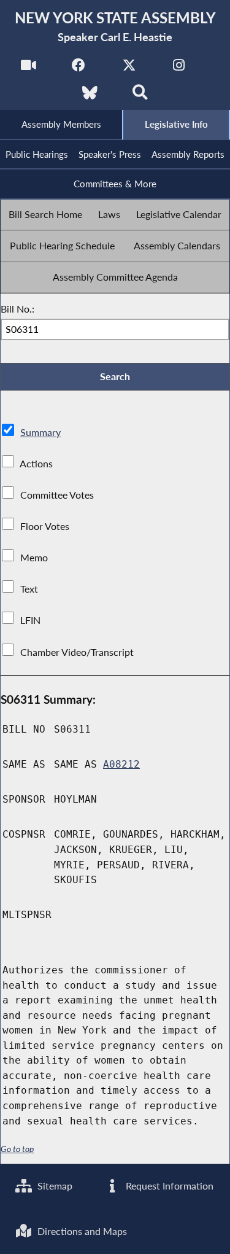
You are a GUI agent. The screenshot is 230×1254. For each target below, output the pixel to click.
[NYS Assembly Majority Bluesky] (90, 96)
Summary (40, 432)
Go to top (17, 1149)
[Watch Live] (28, 68)
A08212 (121, 764)
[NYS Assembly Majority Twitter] (129, 68)
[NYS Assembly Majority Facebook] (79, 68)
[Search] (140, 96)
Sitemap (53, 1185)
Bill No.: (17, 308)
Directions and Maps (81, 1231)
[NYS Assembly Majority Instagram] (179, 68)
